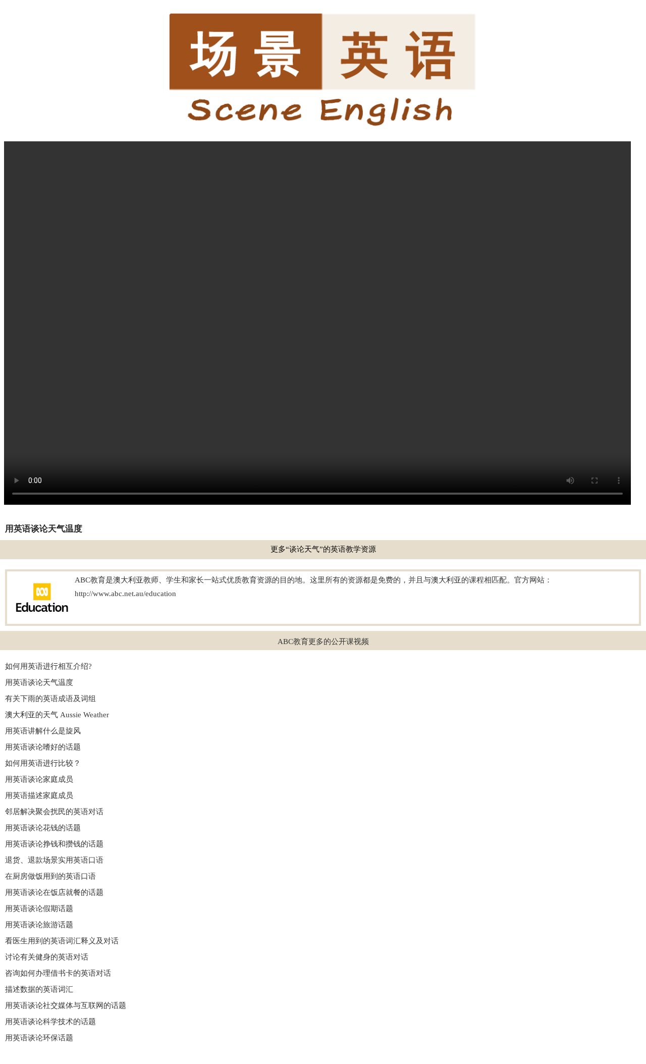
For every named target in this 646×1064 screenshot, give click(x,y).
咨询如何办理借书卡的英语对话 (58, 973)
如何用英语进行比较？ (43, 763)
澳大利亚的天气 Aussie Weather (57, 715)
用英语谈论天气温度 (39, 682)
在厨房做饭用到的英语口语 (50, 876)
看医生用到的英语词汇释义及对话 (62, 941)
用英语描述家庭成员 (39, 795)
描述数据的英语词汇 (39, 989)
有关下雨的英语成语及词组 (50, 699)
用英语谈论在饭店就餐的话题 (54, 892)
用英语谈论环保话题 (39, 1038)
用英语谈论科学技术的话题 (50, 1022)
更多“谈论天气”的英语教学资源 (323, 549)
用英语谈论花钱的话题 (43, 828)
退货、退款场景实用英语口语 (54, 860)
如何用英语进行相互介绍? (48, 666)
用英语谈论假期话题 (39, 909)
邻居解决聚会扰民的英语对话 (54, 812)
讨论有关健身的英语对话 (46, 957)
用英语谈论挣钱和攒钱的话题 (54, 844)
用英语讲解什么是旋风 (43, 731)
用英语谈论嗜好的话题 (43, 747)
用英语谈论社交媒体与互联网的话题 (65, 1005)
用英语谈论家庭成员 (39, 779)
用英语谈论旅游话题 (39, 925)
